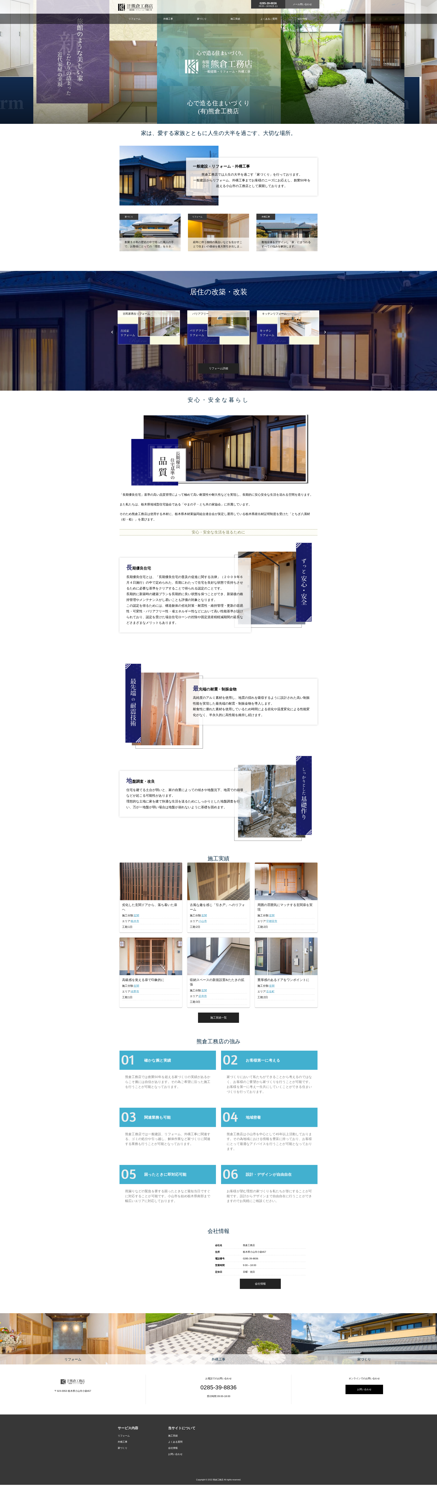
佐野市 (135, 991)
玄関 (136, 915)
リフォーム (134, 18)
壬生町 (270, 991)
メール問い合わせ (302, 4)
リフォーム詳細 (218, 368)
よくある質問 (175, 1441)
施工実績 (235, 18)
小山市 (203, 921)
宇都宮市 (271, 921)
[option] (149, 331)
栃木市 (135, 921)
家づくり (202, 18)
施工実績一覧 (218, 1017)
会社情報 (302, 18)
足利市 (203, 996)
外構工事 (168, 18)
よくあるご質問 (268, 18)
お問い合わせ (364, 1389)
